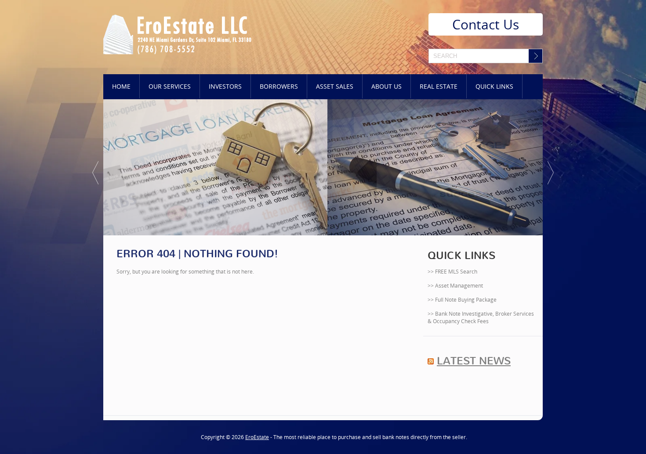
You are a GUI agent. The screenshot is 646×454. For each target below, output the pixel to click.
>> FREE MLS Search (452, 271)
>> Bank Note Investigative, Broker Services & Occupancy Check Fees (481, 317)
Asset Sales (334, 86)
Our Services (170, 86)
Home (121, 86)
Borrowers (279, 86)
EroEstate (257, 437)
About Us (386, 86)
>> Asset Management (455, 285)
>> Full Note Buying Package (462, 299)
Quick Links (494, 86)
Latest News (474, 361)
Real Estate (438, 86)
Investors (225, 86)
